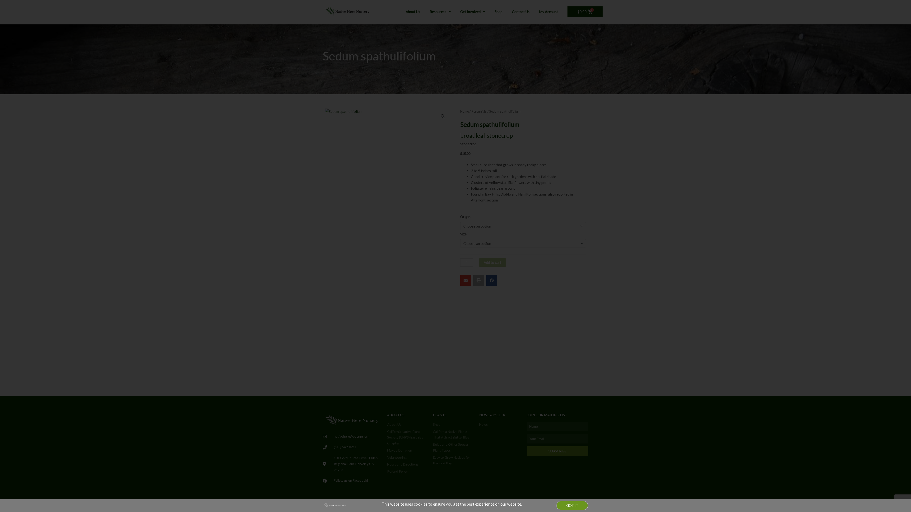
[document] (455, 256)
